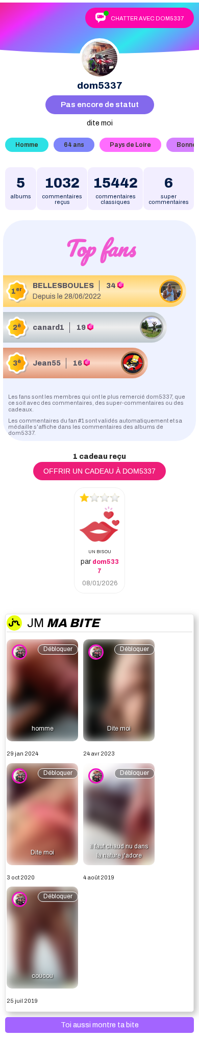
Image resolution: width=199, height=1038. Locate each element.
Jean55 (47, 363)
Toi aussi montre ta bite (100, 1025)
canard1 (48, 327)
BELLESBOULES (63, 286)
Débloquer (57, 649)
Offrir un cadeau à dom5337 (99, 471)
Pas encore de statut (100, 104)
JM (63, 623)
